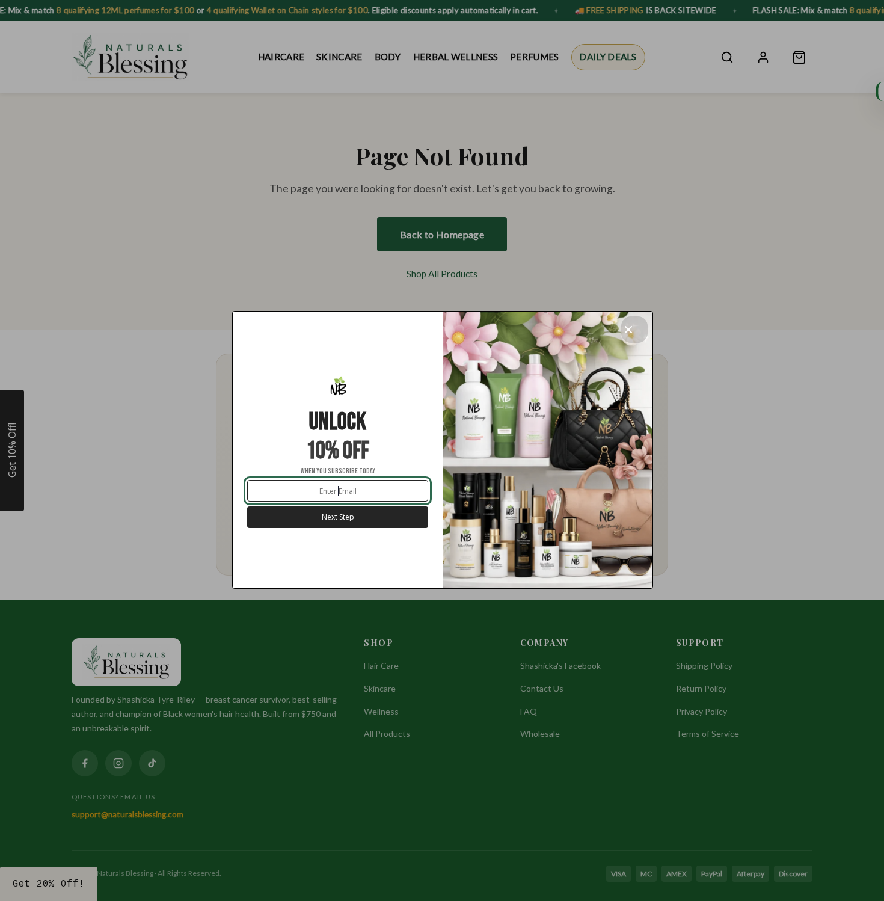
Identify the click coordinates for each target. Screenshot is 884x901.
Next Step (338, 517)
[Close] (634, 329)
